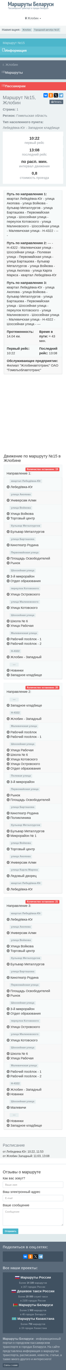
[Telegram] (61, 95)
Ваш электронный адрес (21, 1192)
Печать (57, 102)
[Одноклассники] (51, 95)
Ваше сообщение (16, 1205)
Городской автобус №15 (46, 30)
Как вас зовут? (14, 1178)
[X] (56, 95)
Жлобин (27, 30)
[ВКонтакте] (45, 95)
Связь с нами (11, 1365)
